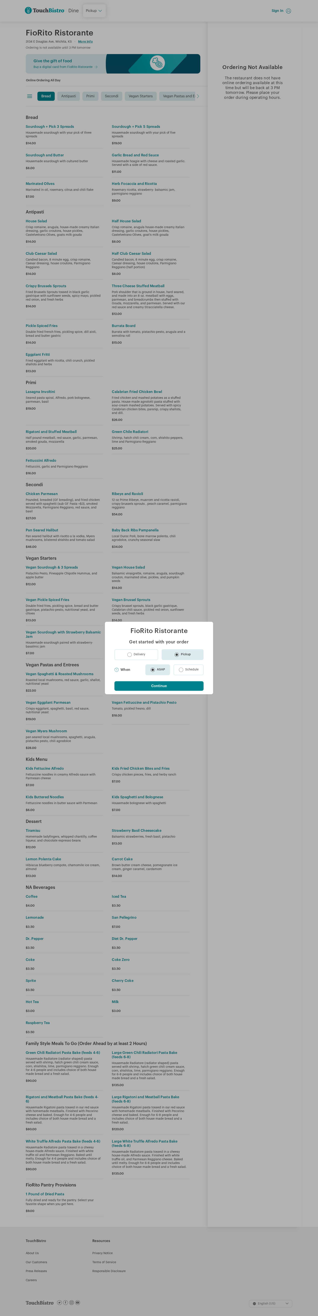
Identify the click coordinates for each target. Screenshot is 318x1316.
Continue (159, 686)
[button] (136, 654)
